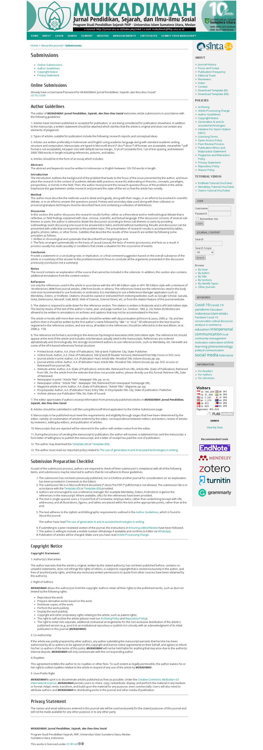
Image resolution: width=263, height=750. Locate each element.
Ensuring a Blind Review (143, 528)
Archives (103, 35)
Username (201, 208)
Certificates (148, 35)
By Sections (205, 280)
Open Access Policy (210, 140)
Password (201, 213)
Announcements (124, 35)
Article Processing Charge (214, 110)
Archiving (203, 107)
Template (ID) (80, 444)
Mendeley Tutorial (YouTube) (216, 187)
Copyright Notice (208, 118)
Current (87, 35)
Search (72, 35)
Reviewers (204, 79)
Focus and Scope (208, 68)
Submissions (73, 45)
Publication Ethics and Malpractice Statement (212, 149)
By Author (204, 273)
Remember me (209, 219)
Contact (203, 86)
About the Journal (51, 45)
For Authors (205, 374)
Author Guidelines (209, 114)
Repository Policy (135, 618)
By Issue (203, 269)
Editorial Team (207, 75)
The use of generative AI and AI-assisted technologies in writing (139, 450)
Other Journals (206, 287)
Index (201, 83)
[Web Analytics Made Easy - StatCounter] (214, 421)
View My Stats (215, 427)
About (46, 35)
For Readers (205, 371)
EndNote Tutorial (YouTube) (215, 183)
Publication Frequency (212, 72)
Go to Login (38, 95)
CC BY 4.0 (72, 744)
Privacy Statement (209, 162)
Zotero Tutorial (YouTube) (214, 190)
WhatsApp (164, 531)
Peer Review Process (211, 144)
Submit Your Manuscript (178, 35)
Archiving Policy (110, 618)
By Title (202, 276)
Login (59, 35)
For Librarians (206, 378)
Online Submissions (49, 65)
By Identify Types (208, 283)
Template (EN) (100, 444)
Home (34, 35)
